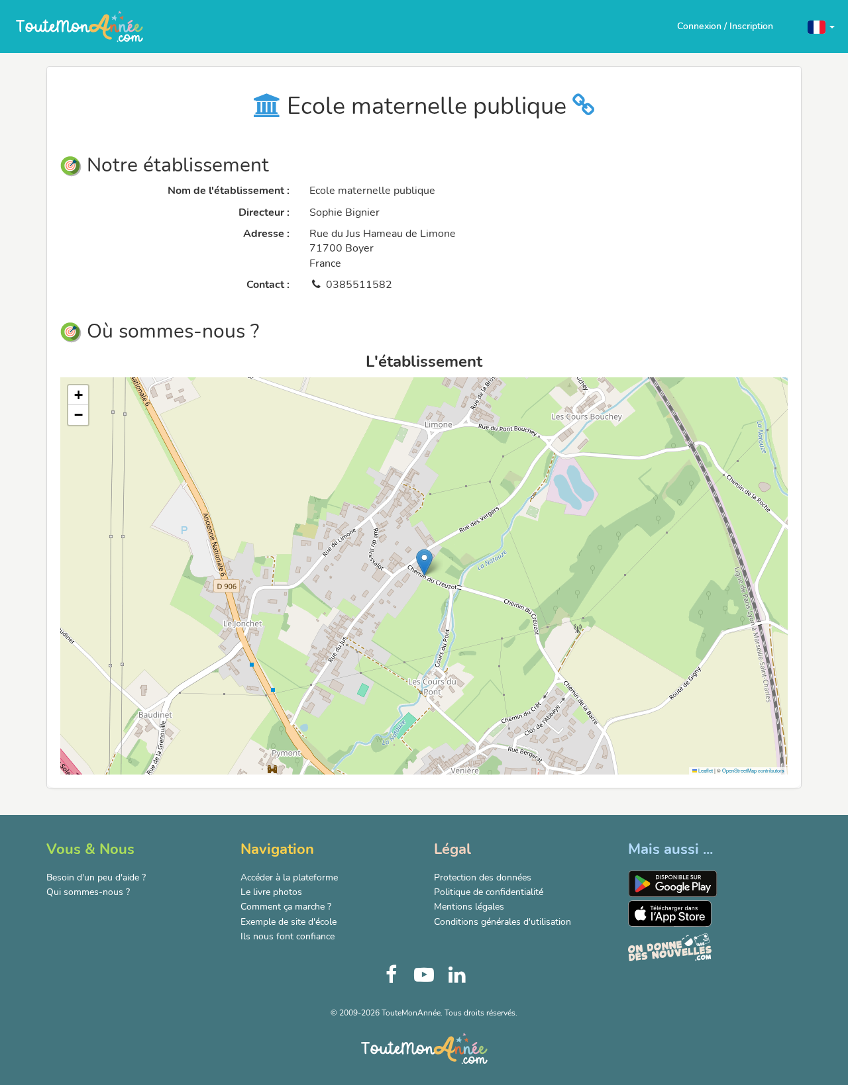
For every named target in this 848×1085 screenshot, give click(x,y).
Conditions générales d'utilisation (502, 922)
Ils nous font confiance (287, 936)
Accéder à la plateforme (289, 877)
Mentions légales (469, 906)
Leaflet (705, 770)
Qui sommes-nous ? (88, 892)
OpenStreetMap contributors (753, 770)
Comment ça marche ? (285, 906)
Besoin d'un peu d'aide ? (96, 877)
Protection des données (482, 877)
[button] (821, 26)
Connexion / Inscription (725, 26)
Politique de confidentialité (488, 892)
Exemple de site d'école (288, 922)
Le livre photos (271, 892)
